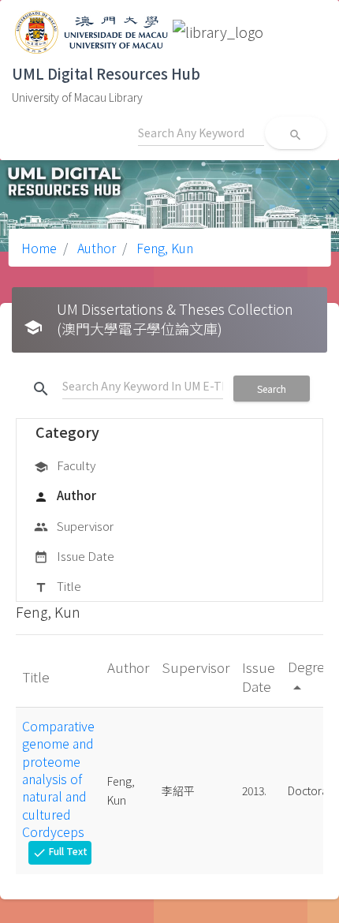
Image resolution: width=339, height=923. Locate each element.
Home (39, 247)
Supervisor (74, 526)
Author (95, 247)
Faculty (64, 465)
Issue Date (74, 556)
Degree (310, 675)
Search (271, 388)
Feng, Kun (163, 247)
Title (57, 586)
